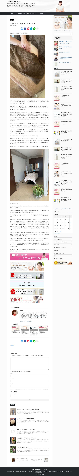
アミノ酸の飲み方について (23, 447)
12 (65, 222)
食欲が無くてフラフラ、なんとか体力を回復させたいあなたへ (25, 333)
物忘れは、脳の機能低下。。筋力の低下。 (26, 429)
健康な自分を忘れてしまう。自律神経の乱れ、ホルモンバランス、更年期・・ (66, 131)
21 (70, 225)
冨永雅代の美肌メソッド (14, 1)
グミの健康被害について (16, 332)
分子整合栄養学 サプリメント (25, 330)
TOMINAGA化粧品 (17, 330)
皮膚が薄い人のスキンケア (64, 52)
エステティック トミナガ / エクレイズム (63, 208)
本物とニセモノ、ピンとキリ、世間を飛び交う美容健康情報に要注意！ (34, 333)
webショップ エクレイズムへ (31, 14)
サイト (11, 383)
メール (12, 378)
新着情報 (12, 345)
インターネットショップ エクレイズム (38, 316)
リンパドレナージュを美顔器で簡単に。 (26, 418)
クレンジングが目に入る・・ (65, 62)
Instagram (41, 13)
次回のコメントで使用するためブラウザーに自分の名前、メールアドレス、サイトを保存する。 (30, 389)
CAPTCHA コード (13, 393)
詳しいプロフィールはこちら (26, 321)
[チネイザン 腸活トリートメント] (31, 28)
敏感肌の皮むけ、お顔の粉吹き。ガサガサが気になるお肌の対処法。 (66, 88)
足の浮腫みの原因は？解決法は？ (43, 333)
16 (57, 225)
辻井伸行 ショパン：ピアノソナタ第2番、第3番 (28, 409)
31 (60, 231)
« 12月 (55, 233)
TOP (12, 13)
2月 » (59, 233)
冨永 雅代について (21, 13)
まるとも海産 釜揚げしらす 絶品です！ (26, 438)
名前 (11, 373)
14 (70, 222)
